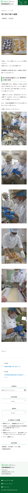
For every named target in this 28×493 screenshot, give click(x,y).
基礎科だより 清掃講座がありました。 (14, 423)
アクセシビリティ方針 (8, 480)
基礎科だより (6, 430)
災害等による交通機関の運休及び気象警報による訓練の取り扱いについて (15, 427)
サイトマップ (6, 487)
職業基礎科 (4, 18)
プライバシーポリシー (8, 483)
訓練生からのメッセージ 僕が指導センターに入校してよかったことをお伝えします (15, 433)
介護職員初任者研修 (6, 449)
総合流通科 (11, 18)
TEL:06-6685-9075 (6, 473)
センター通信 (10, 10)
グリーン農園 (17, 446)
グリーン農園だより (8, 437)
